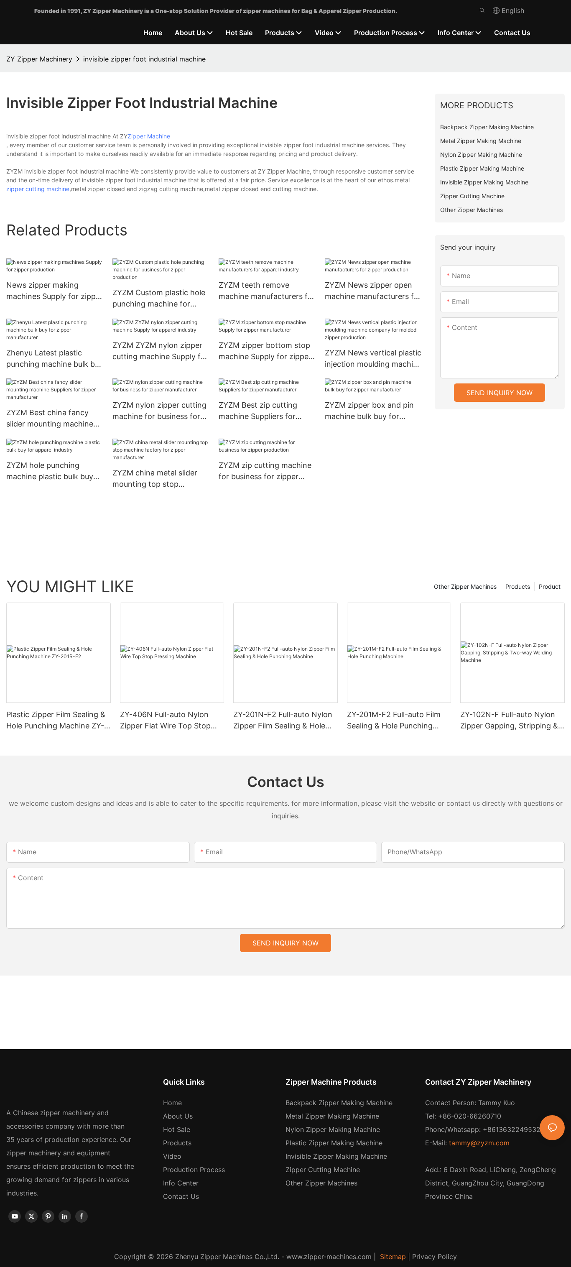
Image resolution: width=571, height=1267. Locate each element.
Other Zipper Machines (465, 586)
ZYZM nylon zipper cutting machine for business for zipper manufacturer (159, 411)
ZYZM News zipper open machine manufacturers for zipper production (373, 291)
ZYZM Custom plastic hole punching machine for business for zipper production (158, 298)
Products (517, 586)
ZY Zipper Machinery (39, 59)
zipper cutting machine (37, 188)
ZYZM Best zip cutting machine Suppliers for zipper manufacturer (258, 411)
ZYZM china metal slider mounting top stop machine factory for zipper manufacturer (159, 479)
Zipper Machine (148, 136)
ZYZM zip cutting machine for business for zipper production (265, 471)
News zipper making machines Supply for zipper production (54, 291)
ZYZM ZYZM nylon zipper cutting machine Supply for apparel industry (160, 351)
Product (550, 586)
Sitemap (392, 1256)
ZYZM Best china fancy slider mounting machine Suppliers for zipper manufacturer (49, 418)
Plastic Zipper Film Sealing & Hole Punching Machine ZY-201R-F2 (55, 720)
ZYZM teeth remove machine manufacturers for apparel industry (267, 291)
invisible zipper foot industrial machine (144, 59)
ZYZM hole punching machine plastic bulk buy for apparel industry (49, 471)
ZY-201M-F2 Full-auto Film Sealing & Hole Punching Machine (394, 720)
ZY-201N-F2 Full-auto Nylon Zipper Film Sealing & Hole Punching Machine (282, 720)
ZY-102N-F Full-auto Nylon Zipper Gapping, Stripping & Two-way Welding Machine (509, 720)
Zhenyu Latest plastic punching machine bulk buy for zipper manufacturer (54, 359)
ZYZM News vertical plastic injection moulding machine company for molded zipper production (373, 359)
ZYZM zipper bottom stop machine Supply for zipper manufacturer (265, 351)
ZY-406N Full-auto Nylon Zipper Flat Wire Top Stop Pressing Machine (165, 720)
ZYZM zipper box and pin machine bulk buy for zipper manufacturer (369, 411)
